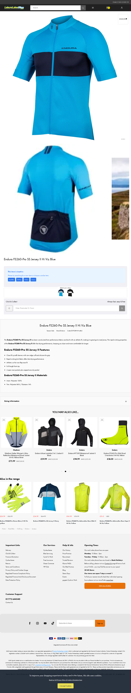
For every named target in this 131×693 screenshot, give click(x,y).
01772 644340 (13, 599)
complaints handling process (43, 665)
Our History (66, 550)
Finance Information (12, 557)
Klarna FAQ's (67, 563)
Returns (8, 563)
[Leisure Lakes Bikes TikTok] (53, 623)
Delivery (8, 550)
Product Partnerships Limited (60, 651)
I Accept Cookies (65, 686)
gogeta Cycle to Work (70, 580)
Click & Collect (10, 553)
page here (109, 580)
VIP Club (46, 567)
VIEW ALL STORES (105, 586)
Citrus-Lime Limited (73, 645)
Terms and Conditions (13, 567)
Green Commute (48, 563)
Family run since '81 (121, 2)
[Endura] (123, 19)
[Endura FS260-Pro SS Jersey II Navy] (61, 293)
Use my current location (9, 308)
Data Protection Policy (13, 580)
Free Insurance (48, 560)
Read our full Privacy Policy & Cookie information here (65, 680)
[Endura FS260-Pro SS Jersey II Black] (70, 293)
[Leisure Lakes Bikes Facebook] (30, 623)
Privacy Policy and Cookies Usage (17, 570)
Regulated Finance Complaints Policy (18, 573)
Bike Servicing (48, 553)
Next (128, 504)
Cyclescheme (10, 560)
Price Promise (67, 553)
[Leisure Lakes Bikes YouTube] (45, 623)
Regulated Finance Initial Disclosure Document (21, 577)
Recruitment (66, 557)
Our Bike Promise (68, 567)
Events (65, 577)
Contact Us (9, 602)
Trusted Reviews (68, 560)
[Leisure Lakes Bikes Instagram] (37, 623)
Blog (64, 570)
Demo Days (66, 573)
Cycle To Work (48, 557)
